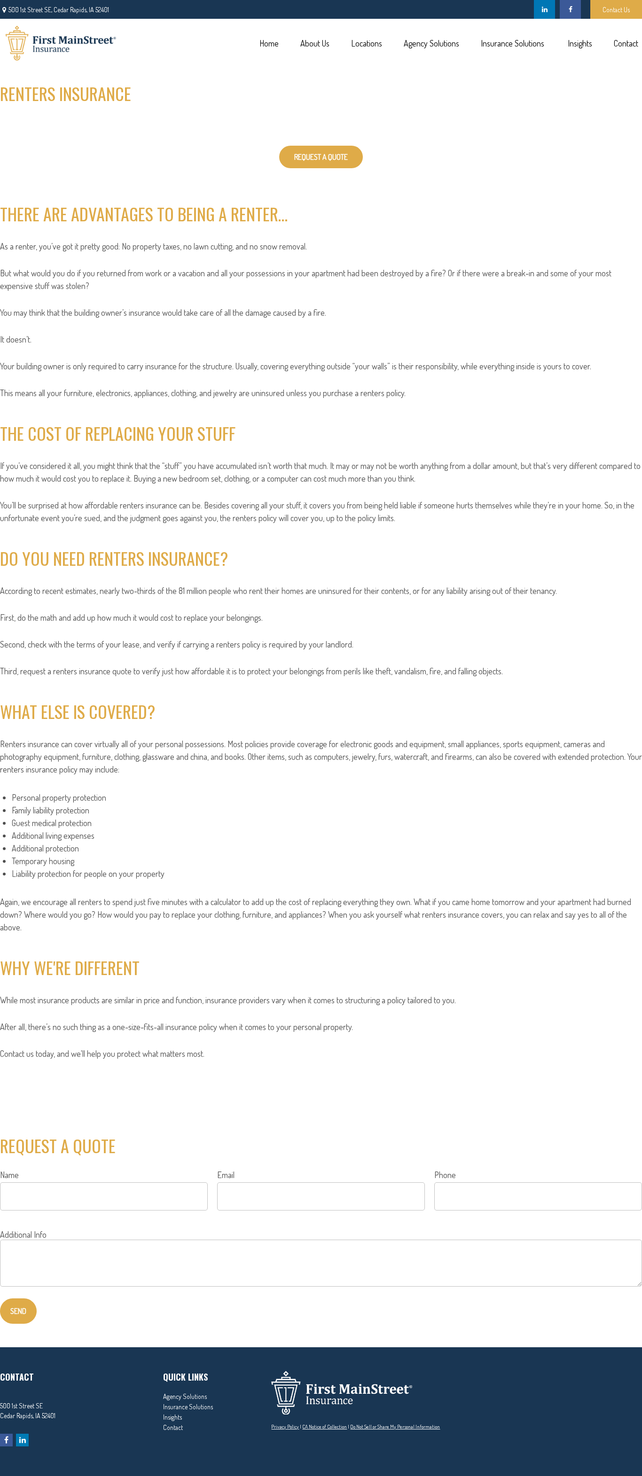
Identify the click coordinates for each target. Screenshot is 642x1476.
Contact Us (616, 10)
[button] (268, 42)
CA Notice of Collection (324, 1426)
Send (18, 1311)
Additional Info (23, 1234)
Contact (173, 1427)
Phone (445, 1175)
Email (226, 1175)
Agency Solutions (185, 1396)
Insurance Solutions (188, 1407)
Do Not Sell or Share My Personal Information (395, 1426)
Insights (172, 1417)
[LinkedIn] (544, 9)
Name (9, 1175)
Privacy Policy (285, 1426)
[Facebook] (570, 9)
